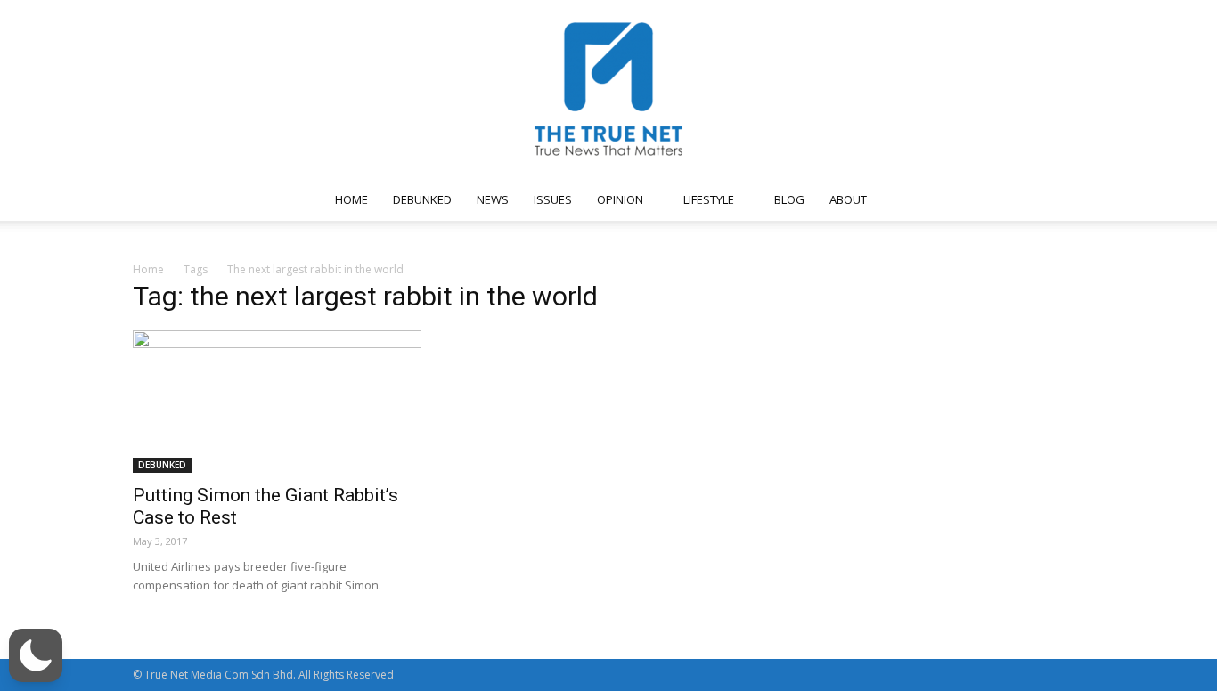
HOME (351, 199)
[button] (1062, 200)
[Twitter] (994, 199)
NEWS (493, 199)
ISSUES (553, 199)
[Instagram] (935, 199)
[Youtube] (1023, 199)
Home (148, 269)
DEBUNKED (422, 199)
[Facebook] (906, 199)
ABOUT (848, 199)
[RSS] (965, 199)
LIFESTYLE (708, 199)
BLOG (789, 199)
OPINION (620, 199)
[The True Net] (608, 89)
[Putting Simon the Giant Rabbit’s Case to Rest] (277, 401)
